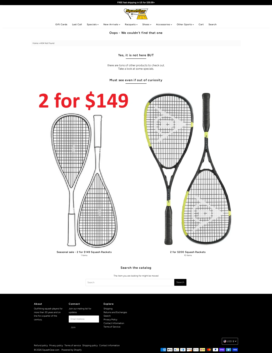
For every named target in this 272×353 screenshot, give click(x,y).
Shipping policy (90, 345)
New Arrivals (111, 24)
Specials (92, 24)
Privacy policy (56, 345)
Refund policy (41, 345)
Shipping (108, 308)
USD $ (230, 341)
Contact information (109, 345)
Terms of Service (112, 326)
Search (213, 24)
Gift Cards (61, 24)
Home (35, 43)
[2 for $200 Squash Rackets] (188, 167)
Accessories (163, 24)
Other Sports (185, 24)
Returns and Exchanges (115, 312)
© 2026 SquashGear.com (46, 349)
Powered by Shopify (71, 349)
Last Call (77, 24)
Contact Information (114, 323)
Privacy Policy (110, 319)
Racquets (130, 24)
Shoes (146, 24)
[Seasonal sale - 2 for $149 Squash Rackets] (84, 167)
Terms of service (72, 345)
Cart (201, 24)
